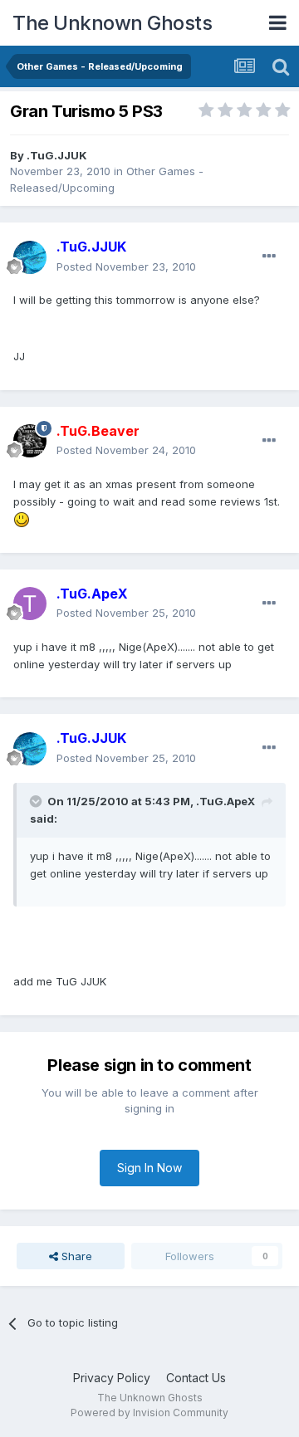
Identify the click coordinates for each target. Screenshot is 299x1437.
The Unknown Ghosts (112, 23)
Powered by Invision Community (149, 1412)
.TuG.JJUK (57, 155)
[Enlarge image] (21, 518)
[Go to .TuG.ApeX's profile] (30, 603)
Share (75, 1256)
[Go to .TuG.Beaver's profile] (30, 440)
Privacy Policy (111, 1378)
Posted (126, 266)
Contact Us (196, 1378)
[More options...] (269, 256)
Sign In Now (149, 1168)
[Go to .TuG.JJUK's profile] (30, 257)
